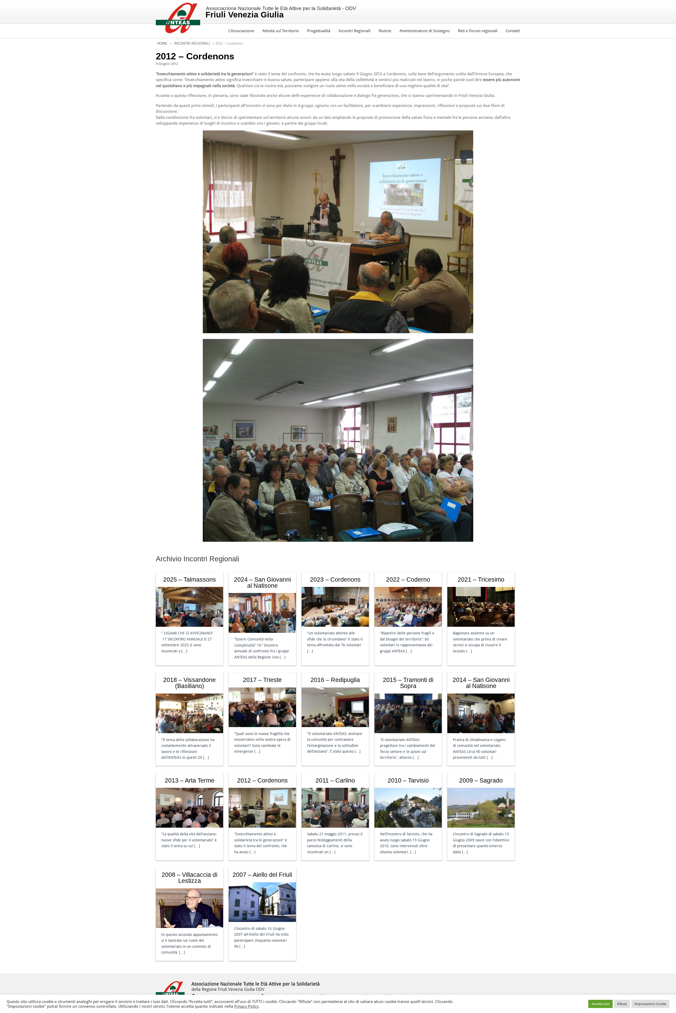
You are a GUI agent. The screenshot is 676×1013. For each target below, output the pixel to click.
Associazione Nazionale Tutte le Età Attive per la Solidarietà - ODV (280, 12)
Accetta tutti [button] (600, 1004)
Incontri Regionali (354, 31)
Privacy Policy (246, 1006)
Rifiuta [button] (622, 1004)
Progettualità (318, 31)
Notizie (385, 31)
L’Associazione (241, 31)
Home (162, 43)
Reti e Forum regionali (477, 31)
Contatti (513, 31)
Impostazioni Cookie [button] (650, 1004)
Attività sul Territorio (280, 31)
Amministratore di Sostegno (425, 31)
